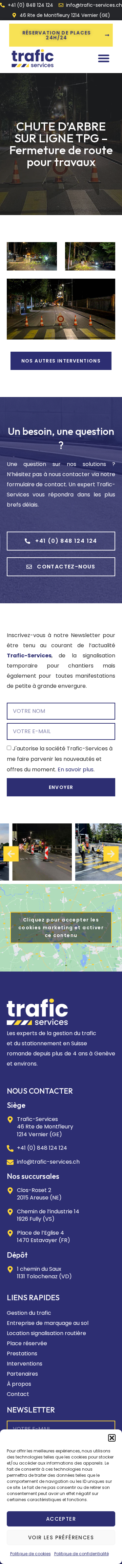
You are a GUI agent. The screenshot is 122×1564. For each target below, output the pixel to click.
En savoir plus (76, 769)
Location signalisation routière (46, 1333)
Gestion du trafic (29, 1313)
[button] (111, 1437)
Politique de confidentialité (81, 1554)
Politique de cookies (30, 1554)
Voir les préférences (61, 1537)
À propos (19, 1384)
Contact (18, 1394)
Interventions (24, 1364)
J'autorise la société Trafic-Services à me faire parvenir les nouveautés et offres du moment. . (60, 759)
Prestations (22, 1353)
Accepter (61, 1518)
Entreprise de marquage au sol (47, 1323)
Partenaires (22, 1374)
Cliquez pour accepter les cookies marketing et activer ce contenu (61, 927)
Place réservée (27, 1343)
